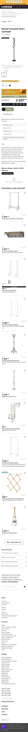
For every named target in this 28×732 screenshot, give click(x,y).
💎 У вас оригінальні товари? (9, 553)
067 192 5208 (6, 693)
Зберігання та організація (8, 12)
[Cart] (20, 7)
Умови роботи (5, 603)
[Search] (14, 7)
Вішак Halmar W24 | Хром (9, 396)
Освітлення (4, 641)
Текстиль (4, 630)
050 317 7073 (6, 695)
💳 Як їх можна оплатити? (8, 557)
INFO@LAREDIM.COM (7, 701)
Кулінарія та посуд (6, 634)
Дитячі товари (5, 632)
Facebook (4, 706)
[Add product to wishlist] (25, 193)
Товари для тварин (6, 648)
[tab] (14, 553)
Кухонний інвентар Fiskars (9, 661)
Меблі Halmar (5, 671)
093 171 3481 (5, 688)
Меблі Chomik (5, 662)
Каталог (3, 612)
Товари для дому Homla (8, 683)
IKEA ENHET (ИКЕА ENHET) (9, 290)
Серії (2, 649)
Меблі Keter (4, 675)
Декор (3, 642)
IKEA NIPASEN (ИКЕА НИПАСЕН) (10, 360)
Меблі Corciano (5, 664)
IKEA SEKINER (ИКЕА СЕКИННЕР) (11, 428)
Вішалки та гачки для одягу (8, 15)
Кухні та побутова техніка (8, 635)
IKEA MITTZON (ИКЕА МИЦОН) (10, 324)
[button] (14, 63)
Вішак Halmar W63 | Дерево (9, 533)
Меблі (3, 625)
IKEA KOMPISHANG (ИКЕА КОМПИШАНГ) (13, 498)
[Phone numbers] (17, 7)
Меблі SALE (4, 680)
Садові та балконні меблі (8, 627)
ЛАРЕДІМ (3, 10)
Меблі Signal (5, 682)
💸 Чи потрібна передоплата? (9, 561)
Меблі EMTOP (5, 666)
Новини (3, 607)
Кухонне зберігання (7, 637)
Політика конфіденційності (9, 615)
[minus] (3, 85)
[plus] (10, 85)
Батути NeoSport (6, 659)
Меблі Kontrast (5, 676)
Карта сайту (4, 614)
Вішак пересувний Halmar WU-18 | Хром (12, 218)
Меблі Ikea (4, 673)
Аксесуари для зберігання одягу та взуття (12, 13)
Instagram (4, 709)
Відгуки (3, 609)
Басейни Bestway (6, 657)
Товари (10, 10)
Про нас (3, 601)
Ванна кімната (5, 639)
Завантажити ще (15, 542)
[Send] (24, 587)
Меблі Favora (5, 668)
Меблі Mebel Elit (6, 678)
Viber (3, 711)
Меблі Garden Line (6, 669)
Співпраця (4, 617)
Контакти (4, 604)
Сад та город (5, 628)
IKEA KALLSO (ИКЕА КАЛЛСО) (10, 251)
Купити (8, 109)
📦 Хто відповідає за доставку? (9, 566)
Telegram (4, 714)
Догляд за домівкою (7, 646)
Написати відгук (7, 173)
